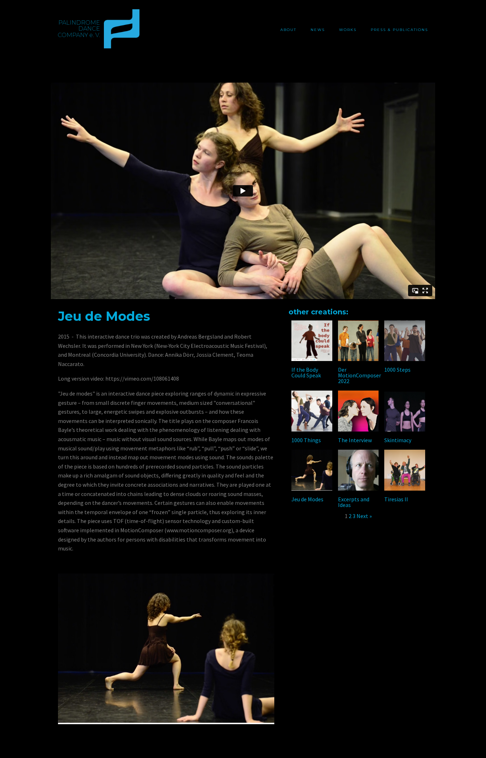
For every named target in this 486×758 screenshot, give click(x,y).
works (347, 29)
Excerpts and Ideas (353, 502)
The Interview (355, 440)
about (288, 29)
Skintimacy (397, 440)
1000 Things (306, 440)
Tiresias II (396, 499)
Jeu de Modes (307, 499)
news (318, 29)
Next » (364, 515)
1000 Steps (397, 369)
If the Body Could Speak (306, 372)
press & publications (399, 29)
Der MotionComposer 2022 (359, 375)
